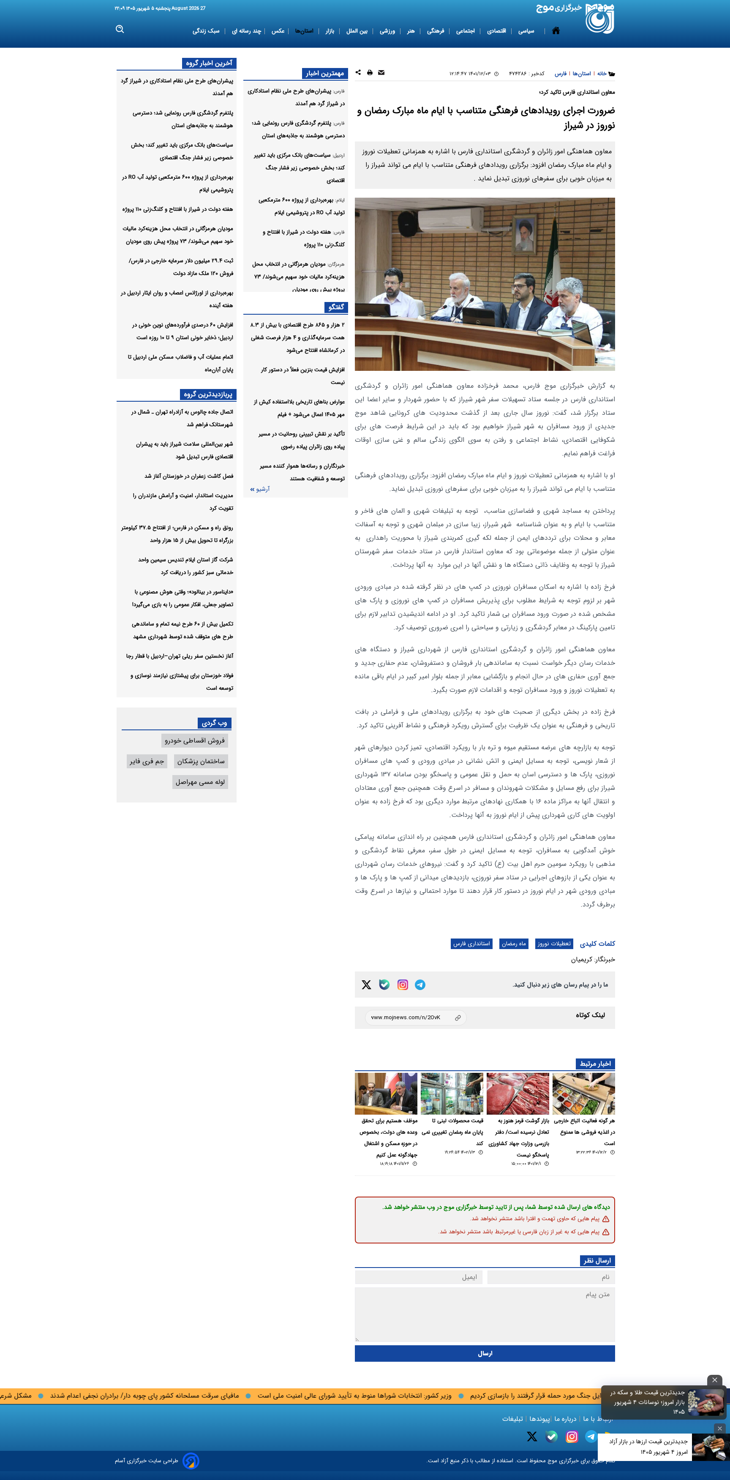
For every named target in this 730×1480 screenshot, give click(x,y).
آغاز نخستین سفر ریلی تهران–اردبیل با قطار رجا (179, 656)
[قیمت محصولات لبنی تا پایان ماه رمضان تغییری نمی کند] (452, 1094)
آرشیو (263, 489)
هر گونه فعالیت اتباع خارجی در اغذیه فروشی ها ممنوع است (584, 1132)
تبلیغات (513, 1419)
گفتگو (336, 307)
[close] (714, 1380)
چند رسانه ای (246, 31)
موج (551, 1460)
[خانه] (556, 31)
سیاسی (527, 31)
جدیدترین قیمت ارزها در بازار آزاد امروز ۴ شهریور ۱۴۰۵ (648, 1447)
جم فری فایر (147, 761)
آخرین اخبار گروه (209, 63)
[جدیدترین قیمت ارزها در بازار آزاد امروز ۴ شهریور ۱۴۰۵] (711, 1447)
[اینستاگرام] (403, 984)
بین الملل (357, 31)
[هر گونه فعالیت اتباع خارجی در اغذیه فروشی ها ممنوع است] (584, 1094)
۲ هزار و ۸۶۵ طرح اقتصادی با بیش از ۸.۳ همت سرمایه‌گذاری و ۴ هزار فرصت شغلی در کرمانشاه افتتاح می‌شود (297, 338)
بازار (331, 31)
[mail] (381, 73)
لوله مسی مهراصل (200, 782)
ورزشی (388, 31)
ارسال (485, 1353)
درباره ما (565, 1419)
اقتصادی (497, 31)
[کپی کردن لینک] (416, 1018)
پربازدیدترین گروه (208, 394)
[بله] (384, 984)
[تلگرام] (420, 984)
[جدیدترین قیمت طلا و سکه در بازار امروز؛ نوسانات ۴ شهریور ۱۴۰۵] (706, 1402)
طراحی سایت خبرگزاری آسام (146, 1460)
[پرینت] (370, 73)
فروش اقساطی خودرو (195, 740)
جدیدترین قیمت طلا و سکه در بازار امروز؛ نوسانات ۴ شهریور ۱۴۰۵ (647, 1402)
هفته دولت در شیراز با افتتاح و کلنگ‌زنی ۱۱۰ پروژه (178, 209)
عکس (278, 31)
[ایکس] (366, 985)
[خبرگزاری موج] (600, 19)
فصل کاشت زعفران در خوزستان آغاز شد (188, 476)
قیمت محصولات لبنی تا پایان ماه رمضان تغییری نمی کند (452, 1132)
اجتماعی (466, 31)
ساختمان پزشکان (201, 761)
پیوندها (538, 1419)
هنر (412, 31)
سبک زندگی (207, 31)
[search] (120, 29)
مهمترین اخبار (325, 73)
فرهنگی (436, 31)
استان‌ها (305, 31)
